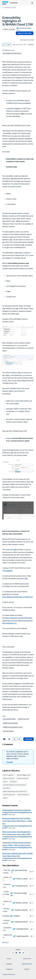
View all (4, 942)
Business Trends (7, 778)
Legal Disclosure (27, 964)
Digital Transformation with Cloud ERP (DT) (14, 791)
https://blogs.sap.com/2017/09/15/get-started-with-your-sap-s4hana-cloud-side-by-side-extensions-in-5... (17, 620)
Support (27, 969)
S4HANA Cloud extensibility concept (12, 727)
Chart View (13, 781)
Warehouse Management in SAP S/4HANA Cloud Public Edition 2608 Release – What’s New (17, 821)
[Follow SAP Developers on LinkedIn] (23, 953)
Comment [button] (28, 739)
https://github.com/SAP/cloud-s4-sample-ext (17, 597)
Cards (4, 781)
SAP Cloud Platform (8, 731)
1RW (15, 549)
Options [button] (17, 37)
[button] (3, 44)
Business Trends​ (21, 778)
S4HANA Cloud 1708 (23, 719)
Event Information (8, 794)
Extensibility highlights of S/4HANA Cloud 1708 (17, 21)
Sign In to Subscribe (24, 33)
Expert (5, 798)
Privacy (9, 958)
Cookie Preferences (9, 974)
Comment (9, 762)
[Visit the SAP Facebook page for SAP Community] (13, 953)
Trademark (9, 969)
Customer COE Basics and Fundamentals (14, 785)
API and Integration (8, 775)
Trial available (7, 570)
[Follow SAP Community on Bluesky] (16, 953)
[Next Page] (19, 800)
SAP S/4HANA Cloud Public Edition (12, 53)
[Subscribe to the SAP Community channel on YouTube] (20, 953)
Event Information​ (22, 794)
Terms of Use (27, 958)
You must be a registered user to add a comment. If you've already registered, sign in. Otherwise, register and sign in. (17, 755)
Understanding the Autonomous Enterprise (16, 810)
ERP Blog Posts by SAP (10, 7)
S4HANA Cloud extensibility (10, 723)
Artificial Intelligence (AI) (23, 775)
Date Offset (6, 788)
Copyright (9, 964)
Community (14, 3)
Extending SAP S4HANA (9, 719)
